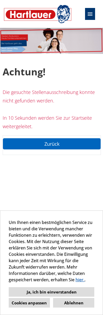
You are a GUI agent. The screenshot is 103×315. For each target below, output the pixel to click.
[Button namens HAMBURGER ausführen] (90, 14)
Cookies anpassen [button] (29, 302)
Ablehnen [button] (73, 302)
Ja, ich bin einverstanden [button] (52, 292)
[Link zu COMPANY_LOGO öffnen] (37, 14)
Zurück (51, 144)
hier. (80, 280)
